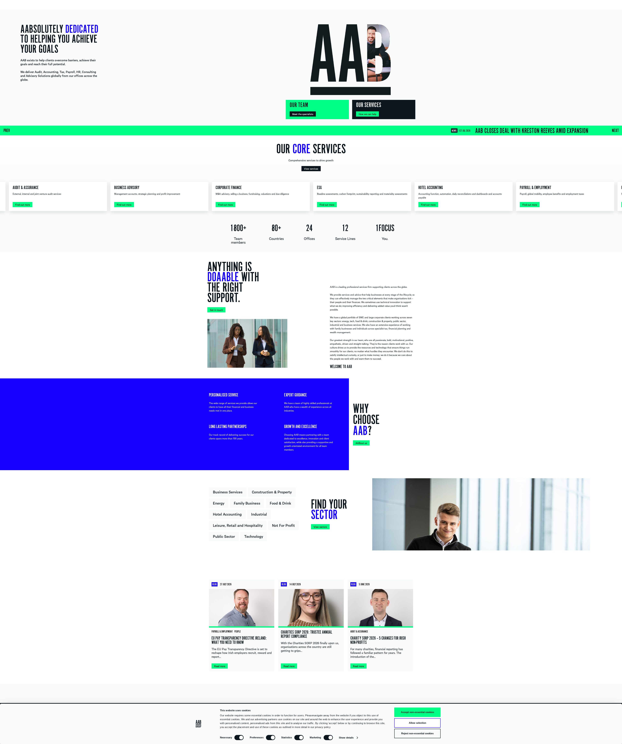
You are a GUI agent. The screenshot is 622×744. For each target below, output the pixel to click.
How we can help (367, 114)
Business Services (227, 491)
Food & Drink (280, 503)
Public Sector (224, 536)
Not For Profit (283, 525)
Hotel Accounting (227, 514)
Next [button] (615, 130)
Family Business (247, 503)
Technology (253, 536)
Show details (346, 737)
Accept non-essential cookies (417, 712)
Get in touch (216, 310)
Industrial (259, 514)
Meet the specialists (302, 114)
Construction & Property (272, 491)
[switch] (270, 737)
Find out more (22, 204)
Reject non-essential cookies (417, 733)
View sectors (320, 527)
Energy (218, 503)
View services (311, 168)
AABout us (361, 443)
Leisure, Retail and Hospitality (238, 525)
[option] (311, 130)
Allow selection (417, 722)
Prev (7, 130)
